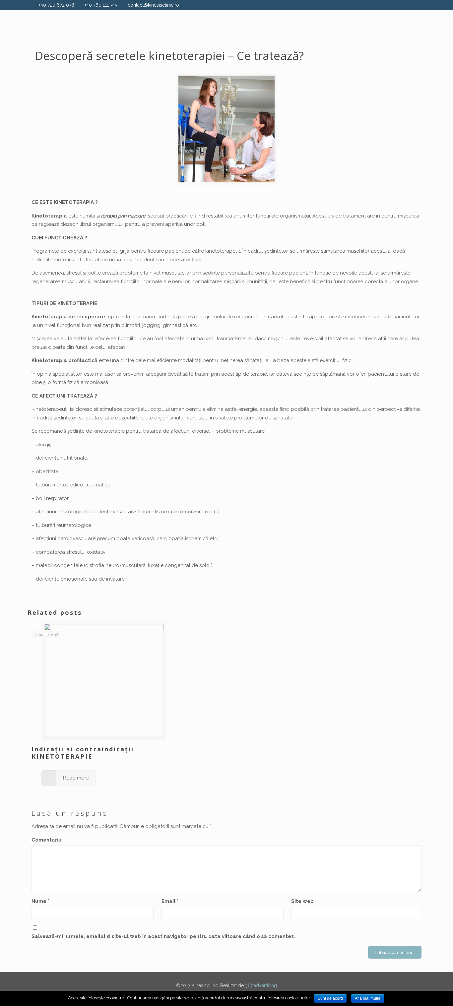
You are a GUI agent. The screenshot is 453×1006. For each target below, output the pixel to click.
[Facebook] (418, 5)
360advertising (261, 985)
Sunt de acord (330, 998)
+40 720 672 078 (56, 5)
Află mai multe (367, 998)
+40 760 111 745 (101, 5)
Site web (302, 901)
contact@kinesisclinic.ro (153, 5)
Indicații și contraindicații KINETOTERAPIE (83, 752)
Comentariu (47, 840)
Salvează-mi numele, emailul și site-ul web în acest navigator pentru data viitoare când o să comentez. (163, 936)
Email (170, 901)
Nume (40, 901)
